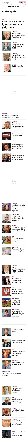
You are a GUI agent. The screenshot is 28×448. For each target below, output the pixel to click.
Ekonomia (14, 225)
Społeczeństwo (15, 298)
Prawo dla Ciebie (15, 214)
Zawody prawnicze (6, 371)
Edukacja (14, 64)
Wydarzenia (14, 42)
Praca (13, 349)
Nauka (13, 236)
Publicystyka (15, 31)
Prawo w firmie (15, 360)
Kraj (3, 19)
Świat (13, 397)
